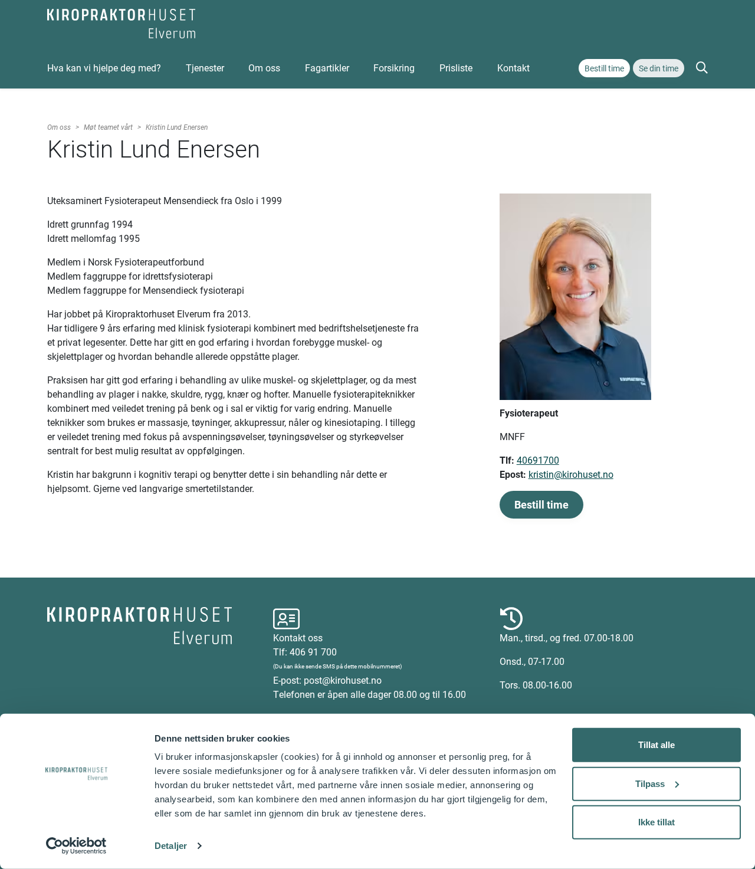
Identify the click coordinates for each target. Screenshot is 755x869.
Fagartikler (327, 67)
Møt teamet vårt (108, 127)
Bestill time (604, 68)
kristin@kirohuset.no (570, 474)
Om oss (264, 67)
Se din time (658, 68)
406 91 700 (313, 651)
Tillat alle (656, 745)
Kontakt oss (298, 637)
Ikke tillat (656, 822)
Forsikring (394, 67)
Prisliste (455, 67)
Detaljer (171, 846)
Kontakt (513, 67)
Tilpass (650, 783)
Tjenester (205, 67)
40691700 (538, 460)
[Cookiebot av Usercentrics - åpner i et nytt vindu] (76, 846)
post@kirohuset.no (343, 680)
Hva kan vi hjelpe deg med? (104, 67)
